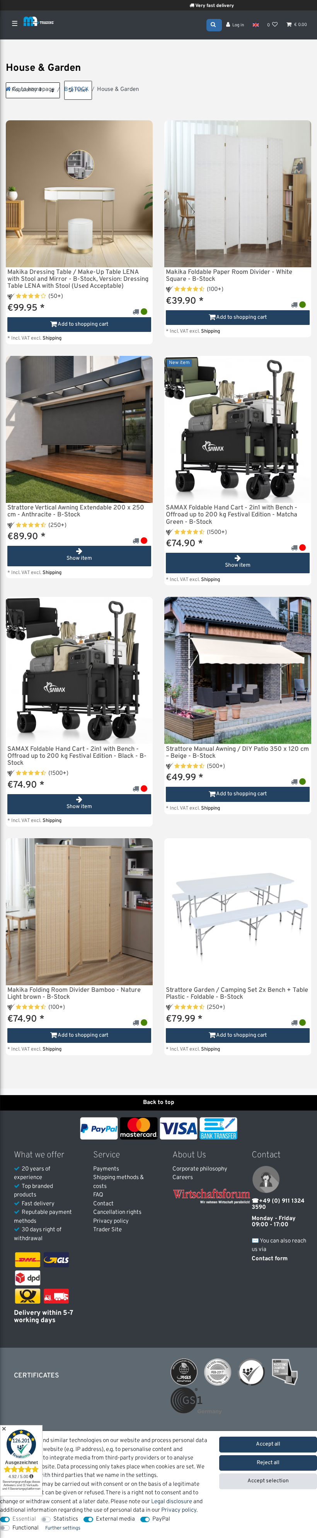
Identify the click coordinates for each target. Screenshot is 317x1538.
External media (115, 1519)
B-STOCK (76, 89)
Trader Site (107, 1230)
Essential (24, 1519)
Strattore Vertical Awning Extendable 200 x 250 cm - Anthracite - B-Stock (75, 511)
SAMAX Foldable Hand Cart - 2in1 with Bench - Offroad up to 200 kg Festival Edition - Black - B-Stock (77, 756)
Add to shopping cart (82, 324)
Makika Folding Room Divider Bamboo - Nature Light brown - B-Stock (74, 994)
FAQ (98, 1195)
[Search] (214, 24)
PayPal (161, 1519)
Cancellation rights (117, 1212)
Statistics (65, 1519)
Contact (103, 1204)
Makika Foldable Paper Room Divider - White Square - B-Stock (229, 276)
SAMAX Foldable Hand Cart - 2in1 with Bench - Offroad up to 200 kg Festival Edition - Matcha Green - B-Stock (231, 514)
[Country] (255, 25)
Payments (106, 1169)
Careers (182, 1177)
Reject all (268, 1462)
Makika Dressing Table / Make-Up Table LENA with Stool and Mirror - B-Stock (77, 279)
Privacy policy (111, 1221)
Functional (25, 1528)
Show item (79, 558)
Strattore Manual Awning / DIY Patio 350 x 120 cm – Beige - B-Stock (237, 753)
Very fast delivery (184, 6)
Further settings (62, 1528)
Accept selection (268, 1481)
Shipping (52, 338)
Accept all (268, 1444)
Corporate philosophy (199, 1169)
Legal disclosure (171, 1502)
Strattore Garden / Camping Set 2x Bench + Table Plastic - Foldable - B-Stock (237, 994)
